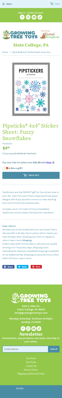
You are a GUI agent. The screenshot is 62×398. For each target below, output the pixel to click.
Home (5, 52)
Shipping (7, 153)
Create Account (35, 12)
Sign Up (54, 349)
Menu (9, 4)
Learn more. (16, 240)
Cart (57, 4)
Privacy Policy (31, 370)
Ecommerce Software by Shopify (30, 392)
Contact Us (31, 366)
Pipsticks (7, 143)
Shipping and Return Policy (31, 373)
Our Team (31, 362)
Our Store (31, 358)
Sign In (21, 12)
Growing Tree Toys (34, 388)
